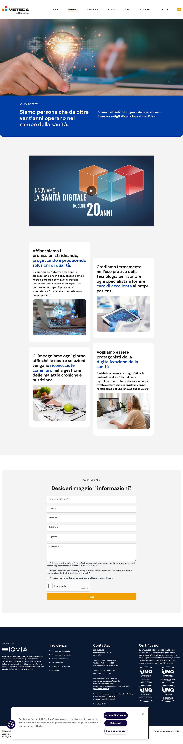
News (127, 9)
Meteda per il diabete (61, 651)
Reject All (115, 723)
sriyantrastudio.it (173, 731)
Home (55, 9)
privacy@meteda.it (101, 689)
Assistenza (144, 9)
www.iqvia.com (27, 669)
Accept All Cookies (115, 715)
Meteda (72, 9)
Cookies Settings (116, 731)
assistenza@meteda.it (112, 681)
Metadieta (56, 670)
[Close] (143, 714)
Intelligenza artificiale (61, 666)
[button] (11, 724)
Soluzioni (91, 9)
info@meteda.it (111, 678)
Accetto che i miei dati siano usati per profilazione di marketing (81, 578)
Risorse (111, 9)
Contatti (164, 9)
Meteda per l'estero (60, 659)
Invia (91, 596)
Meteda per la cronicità (61, 655)
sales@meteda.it (107, 683)
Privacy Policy (8, 736)
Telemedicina (57, 663)
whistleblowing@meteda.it (104, 699)
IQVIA (103, 704)
